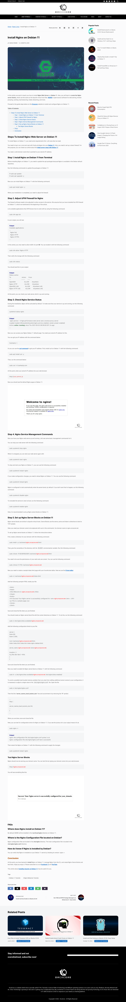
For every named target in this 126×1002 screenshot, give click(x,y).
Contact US (108, 16)
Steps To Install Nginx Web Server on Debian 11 (25, 113)
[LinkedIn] (73, 27)
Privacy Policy (12, 1)
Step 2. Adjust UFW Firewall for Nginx (26, 117)
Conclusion (18, 131)
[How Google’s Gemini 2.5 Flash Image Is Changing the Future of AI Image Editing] (91, 135)
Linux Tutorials (25, 16)
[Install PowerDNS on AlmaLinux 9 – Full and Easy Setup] (91, 67)
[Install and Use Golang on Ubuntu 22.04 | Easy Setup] (100, 925)
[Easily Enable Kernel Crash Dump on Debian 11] (63, 925)
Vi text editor (69, 570)
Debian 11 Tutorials (14, 878)
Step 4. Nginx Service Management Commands (29, 122)
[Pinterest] (112, 1)
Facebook (44, 864)
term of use (21, 1)
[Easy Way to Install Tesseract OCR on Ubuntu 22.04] (25, 925)
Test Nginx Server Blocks (25, 126)
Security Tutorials (57, 16)
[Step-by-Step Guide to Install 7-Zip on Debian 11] (91, 58)
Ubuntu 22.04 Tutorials (23, 941)
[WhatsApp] (82, 27)
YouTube (54, 864)
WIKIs (92, 16)
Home (16, 16)
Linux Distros (71, 16)
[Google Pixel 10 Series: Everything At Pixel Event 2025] (91, 145)
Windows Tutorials (41, 16)
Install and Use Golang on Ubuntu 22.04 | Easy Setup (99, 938)
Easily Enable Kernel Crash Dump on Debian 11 (59, 938)
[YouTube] (109, 1)
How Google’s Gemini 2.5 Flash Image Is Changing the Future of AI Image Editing (107, 135)
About (99, 16)
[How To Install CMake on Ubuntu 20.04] (91, 49)
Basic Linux (15, 27)
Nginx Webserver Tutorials (31, 878)
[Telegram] (78, 27)
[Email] (45, 888)
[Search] (117, 1)
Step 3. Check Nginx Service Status (25, 119)
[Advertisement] (103, 86)
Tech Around (83, 16)
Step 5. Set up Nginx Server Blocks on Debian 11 (29, 124)
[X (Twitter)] (114, 1)
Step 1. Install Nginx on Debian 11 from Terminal (29, 115)
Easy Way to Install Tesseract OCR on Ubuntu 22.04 (23, 938)
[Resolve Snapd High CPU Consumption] (91, 108)
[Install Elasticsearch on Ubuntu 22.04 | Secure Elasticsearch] (91, 31)
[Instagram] (106, 1)
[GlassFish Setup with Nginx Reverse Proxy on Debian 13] (91, 117)
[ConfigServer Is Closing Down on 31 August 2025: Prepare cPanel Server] (91, 126)
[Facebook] (104, 1)
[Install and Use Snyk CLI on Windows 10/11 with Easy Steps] (91, 40)
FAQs (16, 128)
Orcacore (35, 104)
